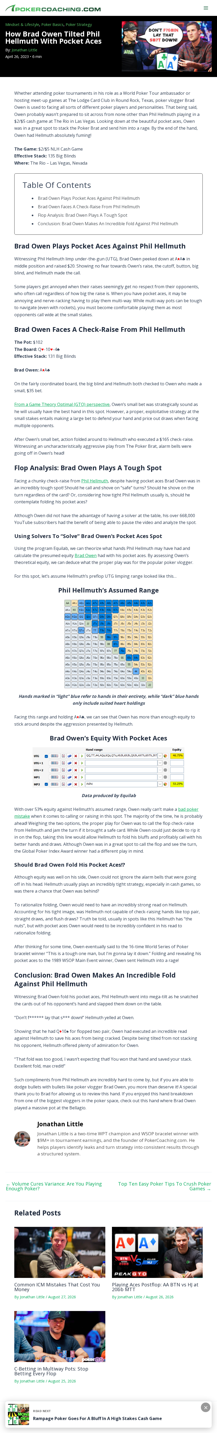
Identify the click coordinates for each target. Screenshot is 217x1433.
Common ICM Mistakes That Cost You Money (57, 1286)
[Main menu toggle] (206, 8)
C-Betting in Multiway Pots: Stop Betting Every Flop (51, 1371)
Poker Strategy (79, 24)
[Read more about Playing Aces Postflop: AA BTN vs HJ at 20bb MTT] (157, 1252)
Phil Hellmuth (94, 481)
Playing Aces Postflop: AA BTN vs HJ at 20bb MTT (155, 1286)
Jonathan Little (24, 49)
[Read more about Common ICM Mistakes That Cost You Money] (59, 1252)
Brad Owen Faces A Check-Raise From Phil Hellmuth (89, 207)
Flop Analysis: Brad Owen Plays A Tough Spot (82, 215)
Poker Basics (52, 24)
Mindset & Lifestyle (22, 24)
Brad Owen (86, 555)
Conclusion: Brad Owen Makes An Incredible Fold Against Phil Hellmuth (108, 224)
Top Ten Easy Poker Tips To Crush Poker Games (164, 1186)
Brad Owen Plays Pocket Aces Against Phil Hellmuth (89, 198)
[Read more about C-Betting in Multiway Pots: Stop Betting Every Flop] (59, 1336)
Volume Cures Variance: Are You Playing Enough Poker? (54, 1186)
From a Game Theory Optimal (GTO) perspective (62, 404)
